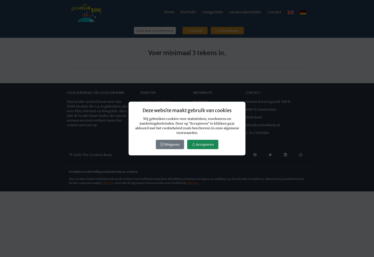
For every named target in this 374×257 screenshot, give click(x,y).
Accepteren (204, 144)
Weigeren (171, 144)
